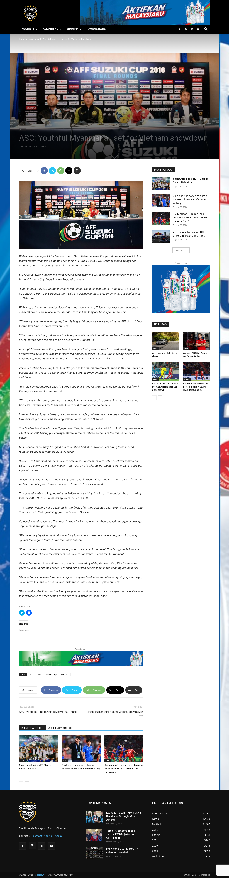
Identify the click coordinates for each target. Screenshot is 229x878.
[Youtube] (198, 29)
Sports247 (40, 874)
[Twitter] (191, 29)
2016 (31, 674)
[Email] (68, 170)
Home (22, 39)
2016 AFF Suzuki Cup (47, 674)
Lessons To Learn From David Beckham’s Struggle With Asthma (123, 816)
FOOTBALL (28, 29)
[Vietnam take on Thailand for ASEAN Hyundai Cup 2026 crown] (165, 371)
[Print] (77, 170)
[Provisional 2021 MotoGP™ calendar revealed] (94, 853)
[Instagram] (185, 29)
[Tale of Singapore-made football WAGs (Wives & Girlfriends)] (94, 835)
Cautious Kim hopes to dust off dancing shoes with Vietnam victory (191, 200)
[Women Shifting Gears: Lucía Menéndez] (196, 341)
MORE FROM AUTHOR (60, 728)
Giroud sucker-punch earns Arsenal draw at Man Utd (115, 713)
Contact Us (204, 874)
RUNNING (72, 29)
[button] (205, 29)
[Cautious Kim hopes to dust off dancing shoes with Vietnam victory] (81, 748)
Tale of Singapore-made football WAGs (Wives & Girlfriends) (120, 834)
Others (187, 379)
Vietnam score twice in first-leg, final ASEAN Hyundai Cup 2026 (195, 386)
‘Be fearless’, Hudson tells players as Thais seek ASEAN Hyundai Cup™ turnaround (123, 769)
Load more (179, 249)
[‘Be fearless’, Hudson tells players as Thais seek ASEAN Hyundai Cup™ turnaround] (123, 748)
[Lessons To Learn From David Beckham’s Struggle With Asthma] (94, 817)
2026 (22, 760)
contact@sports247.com (47, 835)
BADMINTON (50, 29)
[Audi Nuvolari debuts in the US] (165, 341)
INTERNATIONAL (97, 29)
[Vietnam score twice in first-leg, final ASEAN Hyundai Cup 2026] (196, 371)
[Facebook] (179, 29)
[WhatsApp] (60, 170)
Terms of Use (189, 874)
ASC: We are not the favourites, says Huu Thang (48, 711)
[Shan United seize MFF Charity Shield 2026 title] (38, 748)
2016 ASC (65, 674)
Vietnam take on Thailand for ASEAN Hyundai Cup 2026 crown (165, 386)
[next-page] (27, 779)
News (31, 39)
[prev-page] (21, 779)
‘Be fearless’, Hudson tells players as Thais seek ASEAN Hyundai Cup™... (190, 218)
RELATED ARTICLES (32, 728)
